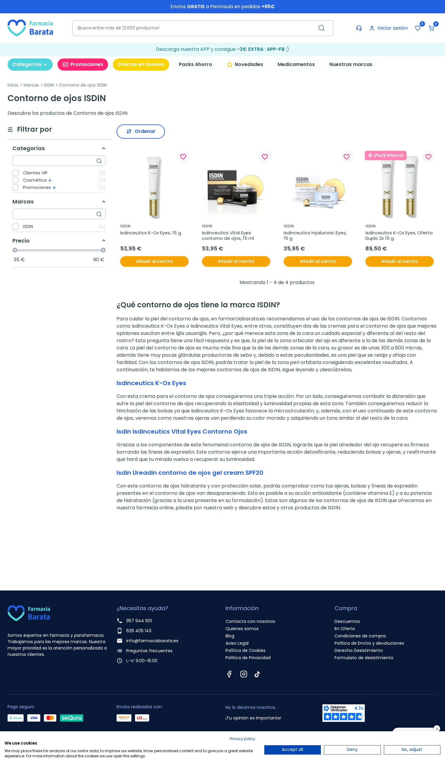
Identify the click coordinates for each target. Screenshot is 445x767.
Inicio (13, 85)
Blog (230, 636)
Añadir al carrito (154, 261)
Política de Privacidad (248, 658)
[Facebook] (229, 674)
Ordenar (145, 131)
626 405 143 (138, 631)
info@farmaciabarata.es (152, 641)
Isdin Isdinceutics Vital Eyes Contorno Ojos (182, 431)
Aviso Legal (237, 643)
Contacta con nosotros (250, 621)
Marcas (31, 85)
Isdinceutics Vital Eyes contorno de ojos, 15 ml (228, 235)
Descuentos (347, 621)
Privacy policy (242, 738)
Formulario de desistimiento (364, 658)
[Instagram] (243, 674)
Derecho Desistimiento (359, 650)
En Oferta (345, 629)
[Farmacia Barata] (30, 27)
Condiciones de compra (360, 636)
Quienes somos (242, 629)
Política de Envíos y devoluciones (369, 643)
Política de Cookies (245, 650)
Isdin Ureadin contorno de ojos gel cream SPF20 (190, 472)
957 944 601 (139, 621)
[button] (431, 28)
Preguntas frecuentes (149, 651)
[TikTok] (257, 674)
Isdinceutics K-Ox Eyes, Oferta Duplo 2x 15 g (399, 235)
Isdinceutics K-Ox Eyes (151, 383)
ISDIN (49, 85)
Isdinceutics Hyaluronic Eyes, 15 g (316, 235)
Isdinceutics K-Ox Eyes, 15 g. (151, 233)
